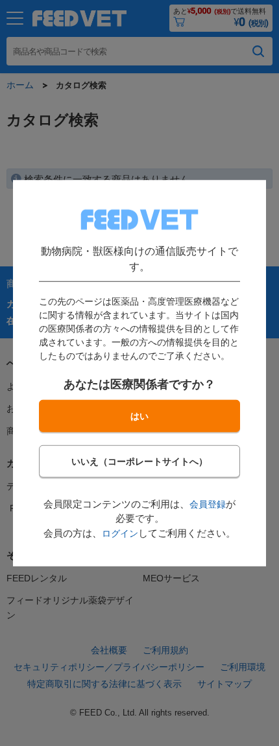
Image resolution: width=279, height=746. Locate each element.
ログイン (120, 533)
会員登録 (207, 503)
